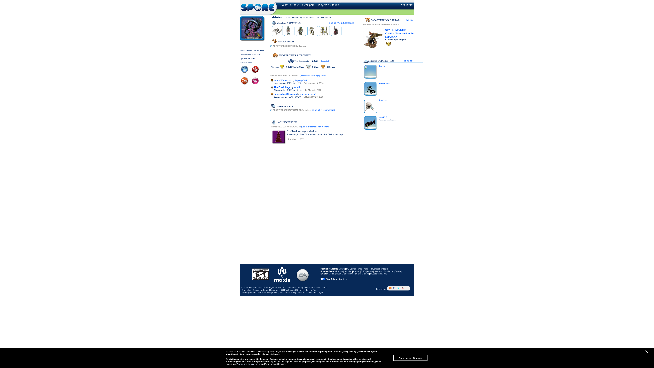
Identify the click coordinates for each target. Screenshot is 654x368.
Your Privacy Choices (410, 358)
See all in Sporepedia (341, 23)
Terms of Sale (264, 292)
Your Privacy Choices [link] (336, 279)
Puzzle (356, 271)
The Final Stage (282, 87)
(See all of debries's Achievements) (315, 127)
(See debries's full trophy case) (313, 75)
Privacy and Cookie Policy (248, 364)
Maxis (382, 66)
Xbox (366, 269)
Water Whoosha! (282, 80)
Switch (342, 269)
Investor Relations (378, 274)
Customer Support (261, 290)
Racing (339, 271)
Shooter (348, 271)
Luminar (383, 100)
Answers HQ (277, 290)
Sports (398, 271)
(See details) (325, 61)
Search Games (362, 274)
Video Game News (344, 274)
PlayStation (375, 269)
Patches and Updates (294, 290)
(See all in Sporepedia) (323, 110)
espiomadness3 (308, 94)
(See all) (410, 20)
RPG (363, 271)
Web (360, 269)
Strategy (378, 271)
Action (370, 271)
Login (409, 4)
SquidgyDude (301, 80)
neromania (384, 83)
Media (331, 274)
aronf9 (297, 87)
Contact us (246, 290)
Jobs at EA (311, 290)
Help (403, 4)
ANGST (383, 117)
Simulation (388, 271)
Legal (320, 292)
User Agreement (249, 292)
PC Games (351, 269)
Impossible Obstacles (285, 94)
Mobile (385, 269)
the (399, 33)
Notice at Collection (307, 292)
